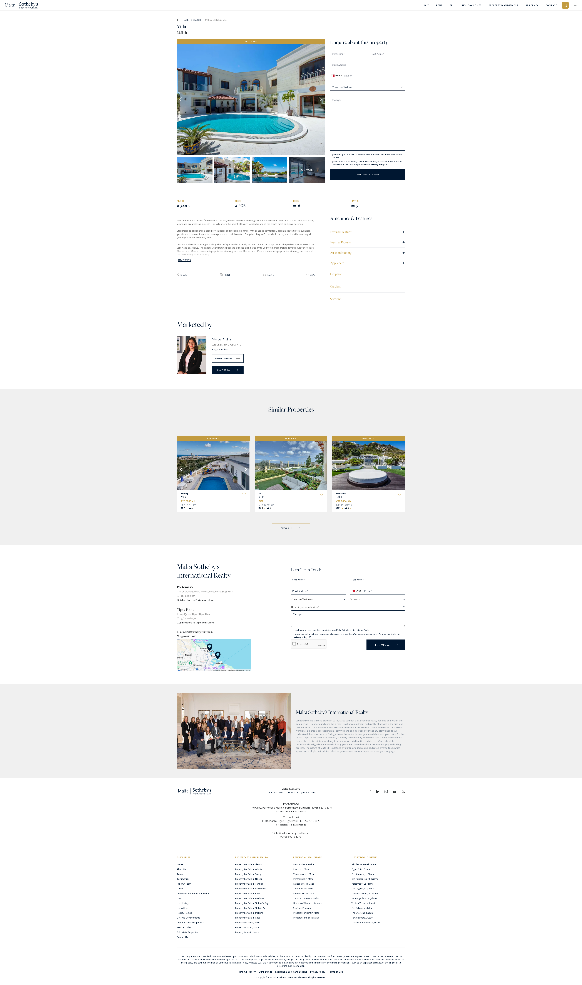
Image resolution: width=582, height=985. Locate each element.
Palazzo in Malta (301, 869)
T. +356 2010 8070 (186, 618)
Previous (180, 99)
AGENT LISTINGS (223, 358)
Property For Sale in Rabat (248, 893)
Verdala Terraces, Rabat (363, 903)
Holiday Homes (184, 912)
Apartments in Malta (303, 888)
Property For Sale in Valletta (248, 869)
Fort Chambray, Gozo (362, 917)
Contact (551, 5)
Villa (184, 497)
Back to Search (192, 19)
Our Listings (265, 971)
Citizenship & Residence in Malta (193, 893)
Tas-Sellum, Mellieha (361, 908)
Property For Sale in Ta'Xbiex (249, 883)
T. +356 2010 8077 (220, 349)
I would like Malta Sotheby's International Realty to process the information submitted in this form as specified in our (367, 163)
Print (227, 274)
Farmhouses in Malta (303, 893)
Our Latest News (275, 792)
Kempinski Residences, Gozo (365, 922)
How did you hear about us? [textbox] (305, 607)
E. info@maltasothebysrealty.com (195, 632)
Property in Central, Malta (247, 922)
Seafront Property (302, 908)
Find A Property (247, 971)
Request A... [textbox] (356, 599)
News (179, 898)
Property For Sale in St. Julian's (250, 908)
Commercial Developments (190, 922)
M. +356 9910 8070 (186, 636)
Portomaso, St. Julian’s (362, 883)
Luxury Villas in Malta (303, 864)
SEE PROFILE (223, 369)
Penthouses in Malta (303, 878)
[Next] (245, 469)
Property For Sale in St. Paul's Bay (251, 903)
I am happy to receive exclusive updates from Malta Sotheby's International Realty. (368, 156)
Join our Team (308, 792)
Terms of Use (335, 971)
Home (180, 864)
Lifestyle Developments (188, 917)
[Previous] (180, 469)
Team (180, 874)
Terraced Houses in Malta (306, 898)
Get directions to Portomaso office (195, 600)
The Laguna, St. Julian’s (362, 888)
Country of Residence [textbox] (302, 599)
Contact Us (182, 937)
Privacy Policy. (378, 164)
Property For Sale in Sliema (248, 864)
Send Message (365, 174)
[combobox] (336, 75)
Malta (208, 19)
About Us (181, 869)
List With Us (292, 792)
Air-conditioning (367, 252)
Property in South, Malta (247, 927)
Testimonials (183, 878)
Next (321, 99)
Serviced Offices (185, 927)
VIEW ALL (286, 528)
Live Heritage (183, 903)
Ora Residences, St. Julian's (364, 878)
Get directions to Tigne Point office (195, 622)
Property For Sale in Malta (306, 917)
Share (184, 274)
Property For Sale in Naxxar (248, 878)
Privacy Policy (317, 971)
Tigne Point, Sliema (360, 869)
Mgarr (262, 493)
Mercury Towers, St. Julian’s (364, 893)
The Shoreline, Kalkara (362, 912)
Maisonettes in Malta (303, 883)
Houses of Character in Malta (307, 903)
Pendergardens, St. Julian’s (364, 898)
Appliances (367, 263)
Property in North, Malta (247, 932)
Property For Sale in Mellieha (249, 912)
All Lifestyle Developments (364, 864)
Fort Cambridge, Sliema (363, 874)
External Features (367, 232)
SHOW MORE (184, 259)
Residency (532, 5)
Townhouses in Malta (303, 874)
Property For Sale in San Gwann (250, 888)
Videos (180, 888)
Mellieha (217, 19)
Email (270, 274)
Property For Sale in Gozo (247, 917)
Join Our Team (184, 883)
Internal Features (367, 242)
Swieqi (184, 493)
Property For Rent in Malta (306, 912)
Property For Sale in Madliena (249, 898)
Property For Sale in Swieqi (248, 874)
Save (312, 274)
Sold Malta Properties (187, 932)
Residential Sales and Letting (291, 971)
